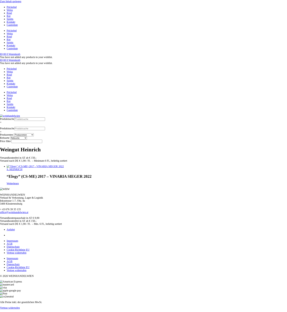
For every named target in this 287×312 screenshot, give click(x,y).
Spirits (10, 19)
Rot (8, 16)
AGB (9, 243)
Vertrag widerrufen (16, 252)
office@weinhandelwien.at (14, 212)
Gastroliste (12, 25)
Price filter (5, 141)
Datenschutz (13, 246)
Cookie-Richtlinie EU (18, 249)
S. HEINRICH (14, 169)
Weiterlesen (13, 183)
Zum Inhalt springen (10, 1)
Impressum (12, 240)
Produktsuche (7, 119)
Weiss (10, 10)
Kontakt (11, 22)
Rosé (9, 13)
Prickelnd (12, 7)
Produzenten (6, 134)
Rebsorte (4, 137)
